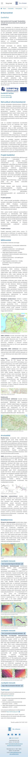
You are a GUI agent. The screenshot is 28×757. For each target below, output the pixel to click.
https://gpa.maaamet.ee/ (7, 695)
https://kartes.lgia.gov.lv (12, 711)
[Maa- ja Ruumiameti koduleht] (8, 734)
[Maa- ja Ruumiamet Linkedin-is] (19, 734)
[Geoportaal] (20, 3)
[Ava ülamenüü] (2, 3)
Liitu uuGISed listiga (14, 754)
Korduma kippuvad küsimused (14, 745)
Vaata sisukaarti (15, 738)
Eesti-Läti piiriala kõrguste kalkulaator (11, 564)
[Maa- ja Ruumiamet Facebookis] (12, 734)
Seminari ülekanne (5, 97)
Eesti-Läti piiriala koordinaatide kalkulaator (12, 633)
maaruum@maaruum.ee (15, 752)
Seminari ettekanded (6, 95)
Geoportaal (9, 3)
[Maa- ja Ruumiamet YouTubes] (15, 734)
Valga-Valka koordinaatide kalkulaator (11, 685)
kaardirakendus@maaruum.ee (16, 743)
